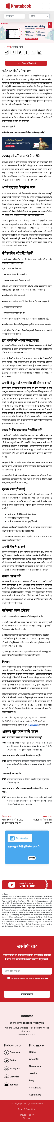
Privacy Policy (27, 1114)
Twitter (13, 1060)
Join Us (33, 1073)
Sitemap (27, 1118)
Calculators (35, 1087)
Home (32, 1051)
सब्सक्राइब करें (27, 994)
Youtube (13, 1084)
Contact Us (35, 1094)
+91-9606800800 (27, 1034)
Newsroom (35, 1066)
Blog (31, 1080)
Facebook (14, 1052)
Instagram (14, 1068)
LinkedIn (14, 1076)
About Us (34, 1059)
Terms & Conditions (27, 1109)
